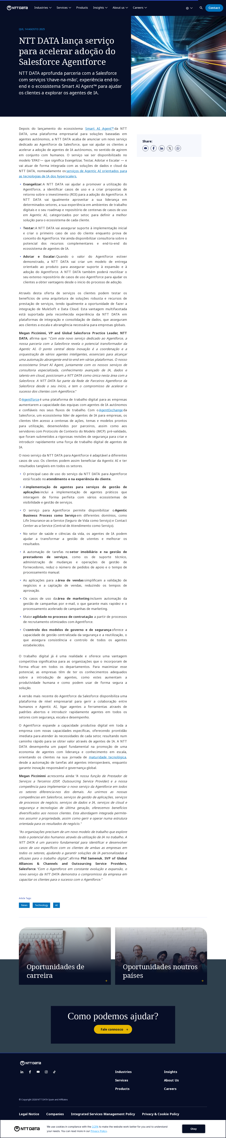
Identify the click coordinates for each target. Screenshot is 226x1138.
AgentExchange (111, 410)
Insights (170, 1072)
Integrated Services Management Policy (103, 1114)
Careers (170, 1089)
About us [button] (118, 8)
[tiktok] (54, 1072)
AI (56, 905)
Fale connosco (112, 1029)
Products (82, 8)
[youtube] (38, 1072)
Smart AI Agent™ (99, 128)
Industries (123, 1072)
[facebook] (154, 148)
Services (121, 1080)
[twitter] (170, 148)
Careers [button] (138, 8)
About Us (171, 1080)
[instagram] (46, 1072)
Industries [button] (41, 8)
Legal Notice (29, 1114)
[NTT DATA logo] (14, 8)
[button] (201, 7)
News (24, 905)
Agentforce (30, 399)
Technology (41, 905)
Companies (55, 1114)
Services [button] (62, 8)
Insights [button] (98, 8)
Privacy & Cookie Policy (160, 1114)
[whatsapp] (178, 148)
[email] (145, 148)
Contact (214, 8)
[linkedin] (162, 148)
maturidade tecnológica (107, 757)
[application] (113, 1129)
